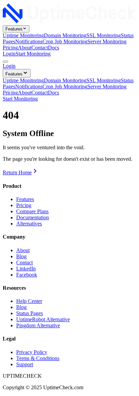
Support (24, 364)
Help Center (29, 301)
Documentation (32, 217)
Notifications (29, 41)
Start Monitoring (33, 54)
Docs (53, 47)
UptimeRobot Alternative (43, 319)
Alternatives (29, 223)
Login (9, 54)
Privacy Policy (31, 352)
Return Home (17, 172)
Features (14, 28)
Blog (21, 256)
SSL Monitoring (103, 35)
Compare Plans (32, 211)
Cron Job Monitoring (65, 41)
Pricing (10, 47)
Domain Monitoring (65, 35)
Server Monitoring (107, 41)
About (24, 47)
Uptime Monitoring (23, 35)
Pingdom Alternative (38, 325)
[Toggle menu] (5, 62)
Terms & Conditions (37, 358)
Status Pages (29, 313)
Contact (39, 47)
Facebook (26, 275)
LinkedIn (26, 268)
